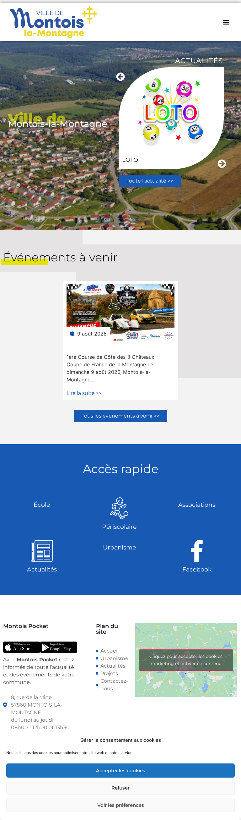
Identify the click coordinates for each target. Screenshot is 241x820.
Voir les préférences (120, 805)
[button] (226, 22)
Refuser (120, 788)
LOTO (130, 159)
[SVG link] (21, 647)
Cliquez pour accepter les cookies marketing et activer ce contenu (185, 659)
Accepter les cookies (120, 771)
